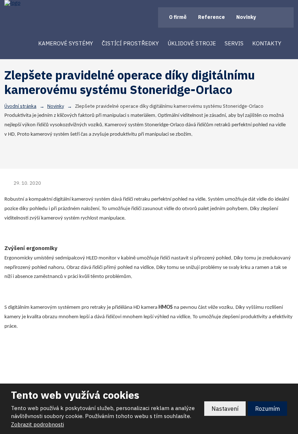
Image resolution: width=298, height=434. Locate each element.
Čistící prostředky (130, 43)
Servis (234, 43)
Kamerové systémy (65, 43)
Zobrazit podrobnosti (37, 424)
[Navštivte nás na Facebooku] (272, 17)
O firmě (178, 17)
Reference (211, 17)
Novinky (246, 17)
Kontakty (266, 43)
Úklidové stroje (192, 43)
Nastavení (225, 408)
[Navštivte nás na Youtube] (285, 17)
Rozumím (267, 408)
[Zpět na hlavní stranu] (37, 3)
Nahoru (149, 380)
